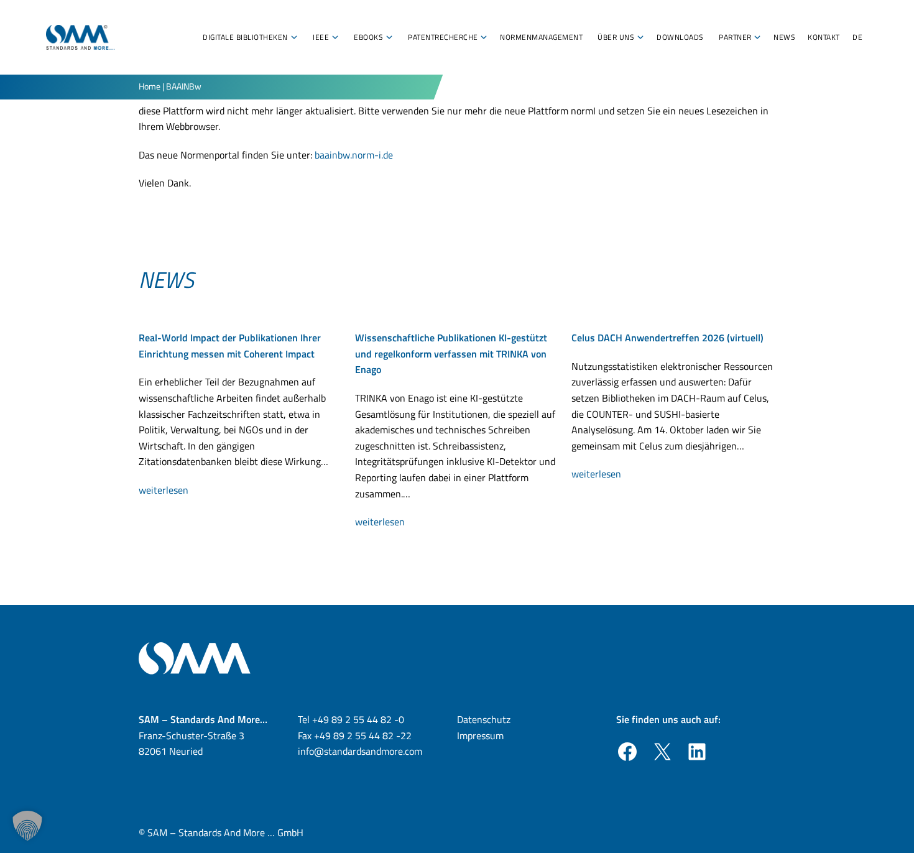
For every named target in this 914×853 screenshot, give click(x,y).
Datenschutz (483, 719)
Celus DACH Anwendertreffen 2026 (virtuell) (667, 337)
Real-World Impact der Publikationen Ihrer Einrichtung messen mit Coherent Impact (230, 345)
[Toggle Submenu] (294, 37)
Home (149, 86)
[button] (27, 825)
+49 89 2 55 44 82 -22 (363, 735)
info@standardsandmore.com (360, 751)
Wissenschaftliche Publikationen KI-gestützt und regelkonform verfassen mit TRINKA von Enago (451, 353)
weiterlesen (167, 490)
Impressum (480, 735)
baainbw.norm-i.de (354, 154)
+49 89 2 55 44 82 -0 (358, 719)
